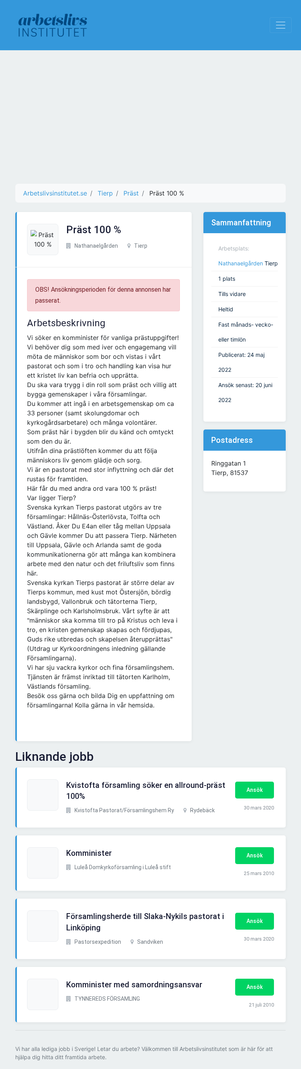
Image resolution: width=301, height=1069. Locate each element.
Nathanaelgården (240, 263)
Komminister (89, 853)
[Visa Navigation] (281, 25)
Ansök (255, 790)
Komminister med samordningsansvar (134, 984)
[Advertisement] (150, 117)
